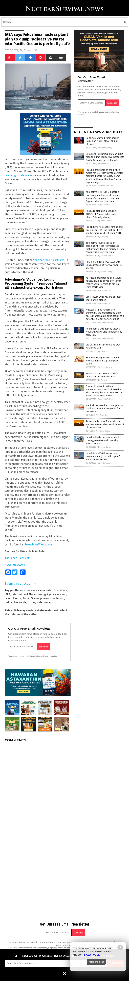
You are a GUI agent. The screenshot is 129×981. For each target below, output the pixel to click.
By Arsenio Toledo (105, 186)
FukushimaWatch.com (38, 544)
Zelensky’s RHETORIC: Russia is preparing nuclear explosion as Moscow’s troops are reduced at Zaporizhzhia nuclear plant (103, 197)
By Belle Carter (104, 205)
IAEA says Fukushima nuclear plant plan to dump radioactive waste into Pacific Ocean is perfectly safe (105, 157)
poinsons (46, 598)
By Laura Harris (104, 447)
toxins (31, 602)
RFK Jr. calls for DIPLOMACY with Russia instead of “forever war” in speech (104, 264)
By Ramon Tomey (105, 148)
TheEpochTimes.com (17, 558)
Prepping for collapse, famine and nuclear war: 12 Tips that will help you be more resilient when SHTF (104, 230)
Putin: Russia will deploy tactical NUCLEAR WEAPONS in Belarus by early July (104, 331)
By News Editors (104, 291)
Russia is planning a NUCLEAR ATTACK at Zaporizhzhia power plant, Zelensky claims (102, 214)
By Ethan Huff (103, 164)
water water (44, 602)
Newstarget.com (15, 564)
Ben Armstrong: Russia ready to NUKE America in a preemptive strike (103, 360)
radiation (58, 598)
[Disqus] (38, 787)
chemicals (30, 590)
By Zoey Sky (103, 237)
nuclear (61, 594)
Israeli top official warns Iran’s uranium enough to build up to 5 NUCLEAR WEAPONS (103, 456)
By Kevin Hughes (105, 367)
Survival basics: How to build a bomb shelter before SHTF (102, 375)
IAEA (7, 594)
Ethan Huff (30, 50)
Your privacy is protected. (18, 656)
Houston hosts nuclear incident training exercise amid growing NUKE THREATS (102, 440)
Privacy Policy (91, 954)
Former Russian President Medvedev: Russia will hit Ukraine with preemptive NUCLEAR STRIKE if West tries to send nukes (105, 391)
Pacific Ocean (30, 598)
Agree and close (96, 961)
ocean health (13, 598)
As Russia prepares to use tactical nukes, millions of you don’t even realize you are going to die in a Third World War (104, 282)
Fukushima (60, 590)
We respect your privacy (47, 948)
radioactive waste (15, 602)
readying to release (17, 175)
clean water (45, 590)
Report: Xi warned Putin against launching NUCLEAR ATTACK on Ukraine (102, 141)
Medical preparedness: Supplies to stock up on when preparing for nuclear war (104, 408)
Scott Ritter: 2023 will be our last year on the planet (103, 298)
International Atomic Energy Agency (33, 594)
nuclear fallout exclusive (49, 260)
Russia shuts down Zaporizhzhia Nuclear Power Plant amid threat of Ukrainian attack (105, 424)
